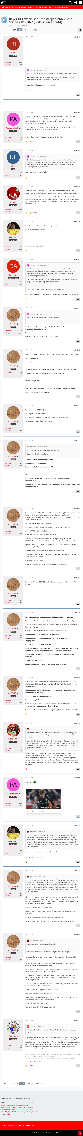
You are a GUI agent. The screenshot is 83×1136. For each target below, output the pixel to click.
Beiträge (7, 64)
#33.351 (77, 508)
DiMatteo (29, 1109)
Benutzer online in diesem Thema (15, 1098)
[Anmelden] (75, 2)
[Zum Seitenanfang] (80, 1133)
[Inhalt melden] (78, 94)
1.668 (20, 30)
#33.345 (77, 222)
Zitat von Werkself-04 (37, 832)
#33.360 (77, 1020)
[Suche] (70, 3)
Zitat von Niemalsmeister (38, 447)
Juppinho (8, 1114)
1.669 (25, 30)
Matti (19, 1107)
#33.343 (77, 150)
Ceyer (13, 1109)
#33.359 (77, 934)
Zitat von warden (36, 729)
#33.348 (77, 350)
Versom (20, 1112)
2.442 (35, 30)
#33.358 (77, 871)
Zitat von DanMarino (37, 1026)
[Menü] (80, 3)
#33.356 (77, 778)
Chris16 (22, 1109)
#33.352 (77, 578)
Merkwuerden (6, 1107)
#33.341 (77, 37)
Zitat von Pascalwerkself (38, 70)
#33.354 (77, 677)
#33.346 (77, 259)
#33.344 (77, 186)
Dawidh (35, 1112)
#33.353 (77, 613)
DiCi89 (14, 1107)
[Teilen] (80, 30)
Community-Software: (41, 1133)
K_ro (2, 1114)
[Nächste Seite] (39, 29)
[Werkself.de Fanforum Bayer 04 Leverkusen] (3, 3)
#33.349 (77, 406)
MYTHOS (4, 1112)
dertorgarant (15, 1105)
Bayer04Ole (12, 1112)
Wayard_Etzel (5, 1105)
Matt (17, 1109)
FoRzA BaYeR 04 (27, 1107)
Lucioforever (5, 1109)
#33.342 (77, 112)
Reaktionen (8, 62)
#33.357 (77, 826)
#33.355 (77, 723)
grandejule (27, 1112)
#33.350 (77, 441)
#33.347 (77, 308)
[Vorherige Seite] (3, 29)
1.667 (14, 30)
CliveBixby (25, 1105)
